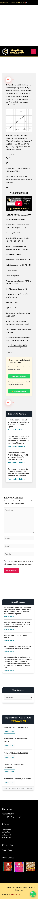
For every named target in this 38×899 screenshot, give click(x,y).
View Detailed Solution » (16, 430)
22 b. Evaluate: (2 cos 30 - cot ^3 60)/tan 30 (15, 636)
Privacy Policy (7, 850)
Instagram (7, 838)
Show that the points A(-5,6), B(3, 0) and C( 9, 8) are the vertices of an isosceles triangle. (18, 456)
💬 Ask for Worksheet (19, 376)
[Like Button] (8, 79)
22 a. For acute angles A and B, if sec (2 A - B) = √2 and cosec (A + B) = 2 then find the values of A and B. (18, 624)
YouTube (7, 832)
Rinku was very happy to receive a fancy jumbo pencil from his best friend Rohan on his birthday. (18, 472)
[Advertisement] (19, 24)
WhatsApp (7, 829)
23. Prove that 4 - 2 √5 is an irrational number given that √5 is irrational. (17, 647)
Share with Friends (20, 391)
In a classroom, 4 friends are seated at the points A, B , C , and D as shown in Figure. (18, 423)
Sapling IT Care (16, 894)
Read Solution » (9, 616)
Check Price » (9, 731)
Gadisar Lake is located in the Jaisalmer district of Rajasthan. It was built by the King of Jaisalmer (18, 439)
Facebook (7, 835)
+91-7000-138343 (8, 814)
